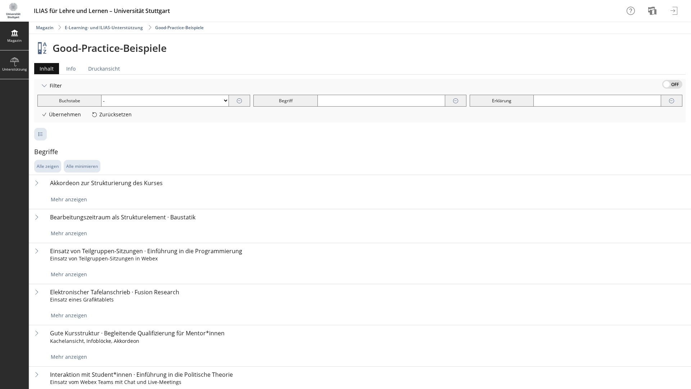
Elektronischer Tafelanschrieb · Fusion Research (114, 292)
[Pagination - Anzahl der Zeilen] (40, 134)
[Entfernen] (239, 101)
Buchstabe (69, 101)
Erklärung (501, 101)
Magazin (45, 27)
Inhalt (44, 69)
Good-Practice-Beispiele (179, 27)
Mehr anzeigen (69, 199)
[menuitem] (653, 11)
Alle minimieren (82, 166)
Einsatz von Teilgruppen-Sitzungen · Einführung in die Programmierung (146, 251)
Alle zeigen (48, 166)
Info (71, 68)
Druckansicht (104, 68)
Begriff (286, 101)
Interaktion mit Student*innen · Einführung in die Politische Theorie (141, 375)
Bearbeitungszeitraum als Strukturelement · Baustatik (122, 217)
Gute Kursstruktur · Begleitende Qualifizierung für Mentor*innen (137, 333)
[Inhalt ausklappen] (36, 182)
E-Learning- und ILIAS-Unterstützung (104, 27)
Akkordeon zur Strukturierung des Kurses (106, 183)
